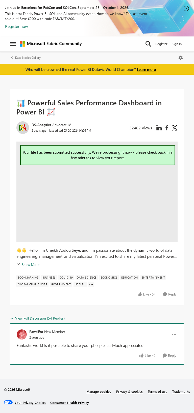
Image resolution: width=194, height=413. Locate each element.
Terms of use (157, 391)
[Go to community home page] (51, 44)
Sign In (177, 44)
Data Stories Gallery (28, 58)
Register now (16, 26)
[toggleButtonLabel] (180, 57)
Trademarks (181, 391)
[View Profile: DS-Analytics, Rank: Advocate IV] (22, 127)
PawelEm (36, 331)
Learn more (146, 69)
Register (161, 44)
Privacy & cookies (129, 391)
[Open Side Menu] (12, 44)
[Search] (148, 44)
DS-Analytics (41, 124)
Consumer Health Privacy (69, 402)
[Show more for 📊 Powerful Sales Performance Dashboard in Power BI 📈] (91, 284)
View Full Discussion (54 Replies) (40, 318)
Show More (30, 264)
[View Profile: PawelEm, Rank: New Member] (22, 334)
